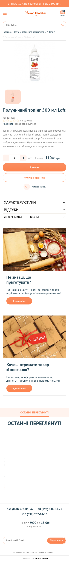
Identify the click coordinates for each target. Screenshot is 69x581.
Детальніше (19, 301)
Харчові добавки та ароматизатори (30, 31)
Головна (7, 31)
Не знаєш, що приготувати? (18, 279)
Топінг (52, 31)
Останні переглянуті (34, 412)
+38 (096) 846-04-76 (49, 508)
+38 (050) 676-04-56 (20, 508)
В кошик (34, 167)
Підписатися (56, 540)
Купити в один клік (34, 177)
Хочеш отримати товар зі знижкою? (27, 367)
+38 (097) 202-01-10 (34, 514)
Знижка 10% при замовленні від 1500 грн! (34, 3)
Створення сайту (28, 558)
